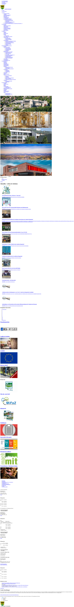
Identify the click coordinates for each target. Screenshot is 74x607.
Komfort (4, 599)
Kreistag (5, 34)
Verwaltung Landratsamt (7, 28)
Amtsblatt (5, 14)
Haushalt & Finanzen (8, 38)
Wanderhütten (7, 81)
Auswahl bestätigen (3, 606)
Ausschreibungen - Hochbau (8, 18)
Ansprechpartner (4, 11)
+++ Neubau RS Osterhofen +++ (8, 22)
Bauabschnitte (7, 21)
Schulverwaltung (6, 86)
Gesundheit (5, 89)
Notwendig (4, 597)
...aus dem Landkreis (6, 13)
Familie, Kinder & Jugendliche (8, 88)
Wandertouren (6, 69)
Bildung (5, 85)
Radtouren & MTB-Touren (9, 67)
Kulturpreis (7, 76)
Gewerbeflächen (6, 59)
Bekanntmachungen (6, 15)
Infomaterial (5, 62)
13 (2, 319)
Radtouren (5, 66)
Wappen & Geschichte (8, 39)
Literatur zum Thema (8, 44)
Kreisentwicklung (7, 93)
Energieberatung (7, 94)
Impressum (3, 480)
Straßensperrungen (6, 17)
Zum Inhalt (3, 2)
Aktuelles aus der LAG (8, 52)
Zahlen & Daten (6, 37)
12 (2, 318)
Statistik (4, 598)
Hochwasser (5, 16)
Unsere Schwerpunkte (7, 47)
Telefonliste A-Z (6, 27)
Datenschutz (3, 481)
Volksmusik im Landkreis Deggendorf (10, 79)
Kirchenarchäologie (8, 43)
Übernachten (5, 63)
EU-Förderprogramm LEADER (8, 51)
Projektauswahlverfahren (8, 55)
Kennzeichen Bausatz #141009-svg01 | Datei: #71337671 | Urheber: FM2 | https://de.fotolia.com (15, 585)
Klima (4, 92)
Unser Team (5, 58)
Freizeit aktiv (5, 72)
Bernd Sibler (7, 35)
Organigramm (6, 29)
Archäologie (7, 77)
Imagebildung (7, 50)
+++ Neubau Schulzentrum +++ (8, 19)
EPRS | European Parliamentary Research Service (9, 583)
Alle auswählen (8, 606)
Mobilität (5, 90)
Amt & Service (4, 24)
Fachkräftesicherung (8, 49)
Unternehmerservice (8, 48)
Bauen (5, 84)
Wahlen (5, 32)
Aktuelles (3, 12)
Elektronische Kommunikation (6, 484)
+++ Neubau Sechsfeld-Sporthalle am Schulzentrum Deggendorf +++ (13, 23)
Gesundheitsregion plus (7, 60)
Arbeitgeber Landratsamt (5, 483)
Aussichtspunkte (7, 71)
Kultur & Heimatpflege (8, 75)
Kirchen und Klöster (8, 78)
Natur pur (5, 73)
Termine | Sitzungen (8, 53)
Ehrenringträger (6, 33)
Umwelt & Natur (6, 91)
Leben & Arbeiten (4, 82)
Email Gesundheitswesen (3, 564)
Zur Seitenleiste (4, 3)
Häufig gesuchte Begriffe (7, 25)
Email (1, 494)
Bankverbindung (6, 30)
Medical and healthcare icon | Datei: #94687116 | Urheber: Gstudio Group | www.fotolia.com (14, 586)
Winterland (5, 80)
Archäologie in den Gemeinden (9, 42)
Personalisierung (5, 600)
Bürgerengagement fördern (9, 57)
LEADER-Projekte (8, 56)
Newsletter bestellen (4, 486)
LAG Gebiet (7, 54)
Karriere (3, 10)
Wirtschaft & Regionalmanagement (7, 45)
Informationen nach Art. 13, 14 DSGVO (7, 482)
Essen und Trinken (6, 65)
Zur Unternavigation (5, 1)
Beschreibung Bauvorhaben (9, 20)
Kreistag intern (4, 485)
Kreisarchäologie (6, 40)
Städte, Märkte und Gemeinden (8, 36)
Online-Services (6, 26)
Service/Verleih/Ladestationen (9, 68)
